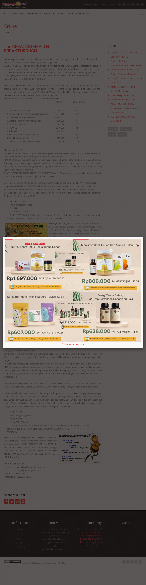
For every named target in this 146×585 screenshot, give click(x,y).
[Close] (143, 237)
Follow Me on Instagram (73, 344)
